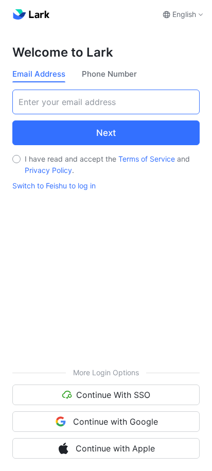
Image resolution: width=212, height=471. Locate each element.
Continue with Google (115, 421)
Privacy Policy (48, 170)
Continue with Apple (115, 448)
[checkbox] (16, 159)
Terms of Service (146, 158)
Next (106, 133)
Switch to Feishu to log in (54, 185)
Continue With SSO (113, 395)
